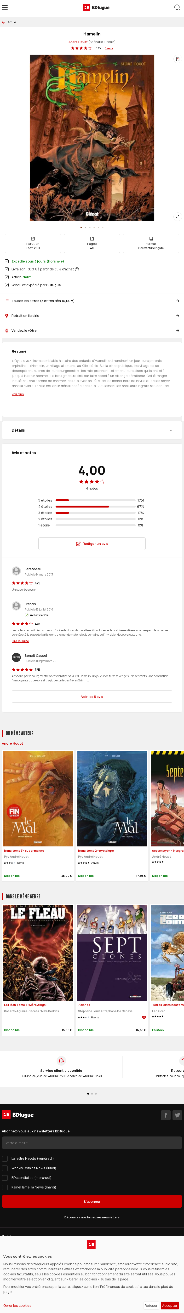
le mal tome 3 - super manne (24, 851)
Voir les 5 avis (92, 696)
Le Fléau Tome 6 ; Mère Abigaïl (25, 1005)
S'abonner (92, 1201)
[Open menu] (5, 7)
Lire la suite (20, 641)
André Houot (78, 42)
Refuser (151, 1305)
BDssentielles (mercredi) (32, 1177)
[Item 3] (94, 227)
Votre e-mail (16, 1143)
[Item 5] (103, 227)
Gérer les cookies (17, 1305)
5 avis (109, 48)
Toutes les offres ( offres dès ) (43, 300)
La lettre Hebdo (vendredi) (33, 1158)
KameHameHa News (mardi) (34, 1187)
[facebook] (166, 1115)
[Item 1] (85, 227)
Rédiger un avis (95, 543)
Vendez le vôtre (24, 330)
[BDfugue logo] (96, 7)
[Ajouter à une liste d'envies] (177, 59)
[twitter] (177, 1115)
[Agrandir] (177, 216)
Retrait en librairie (25, 315)
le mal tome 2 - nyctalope (96, 851)
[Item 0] (81, 227)
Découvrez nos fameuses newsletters (92, 1217)
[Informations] (77, 269)
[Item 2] (90, 227)
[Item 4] (98, 227)
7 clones (84, 1005)
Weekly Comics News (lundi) (34, 1168)
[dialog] (92, 1274)
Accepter (169, 1305)
